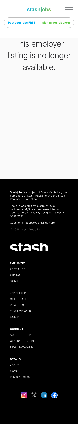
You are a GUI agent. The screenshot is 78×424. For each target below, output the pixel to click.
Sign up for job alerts (56, 22)
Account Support (23, 334)
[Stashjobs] (39, 10)
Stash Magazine (37, 195)
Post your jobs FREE (21, 22)
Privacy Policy (20, 377)
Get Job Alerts (20, 299)
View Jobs (17, 305)
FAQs (13, 371)
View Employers (21, 310)
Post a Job (17, 269)
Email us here (46, 222)
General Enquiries (23, 340)
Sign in (15, 281)
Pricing (15, 275)
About (14, 365)
